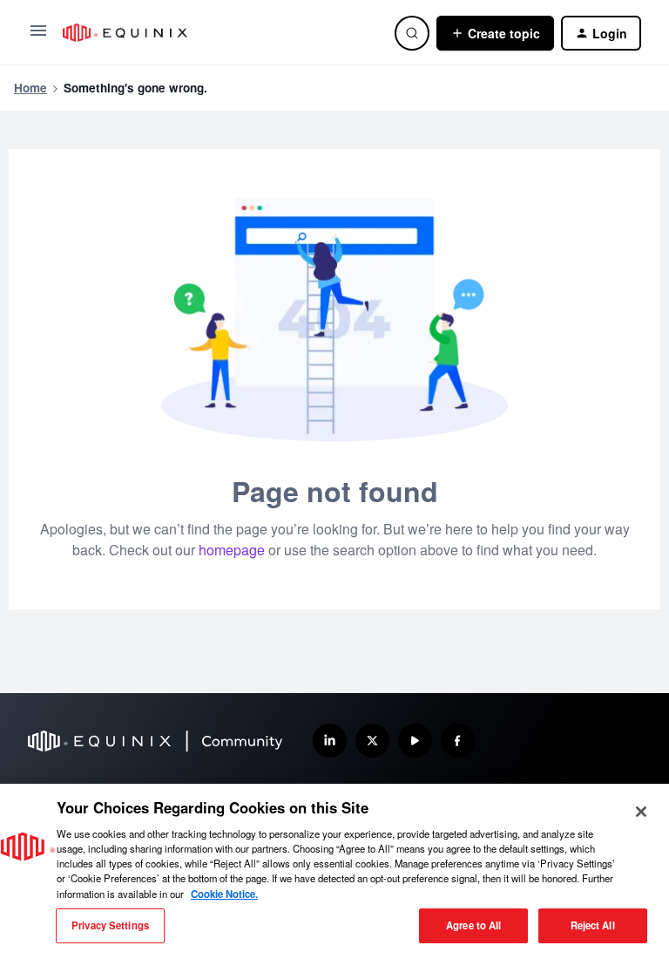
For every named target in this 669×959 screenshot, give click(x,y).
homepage (232, 550)
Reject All (593, 925)
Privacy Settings (110, 925)
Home (30, 87)
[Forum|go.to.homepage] (218, 33)
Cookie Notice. (224, 894)
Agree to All (473, 925)
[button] (38, 35)
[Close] (641, 811)
